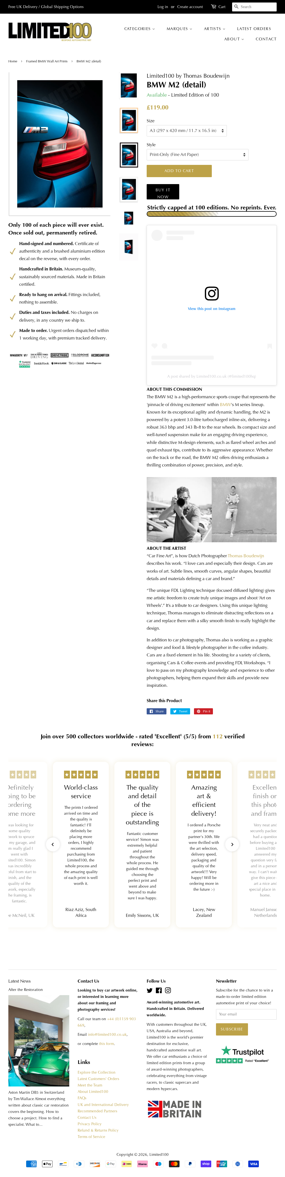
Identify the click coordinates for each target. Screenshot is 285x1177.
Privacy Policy (90, 1124)
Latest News (19, 981)
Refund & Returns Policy (98, 1130)
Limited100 (159, 1154)
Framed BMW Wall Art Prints (47, 61)
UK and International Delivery (103, 1104)
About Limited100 (93, 1091)
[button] (53, 844)
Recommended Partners (97, 1111)
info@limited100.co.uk (107, 1034)
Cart (221, 6)
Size (150, 121)
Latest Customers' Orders (98, 1078)
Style (151, 145)
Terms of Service (91, 1136)
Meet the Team (90, 1085)
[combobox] (254, 7)
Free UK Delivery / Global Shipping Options (45, 6)
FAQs (82, 1098)
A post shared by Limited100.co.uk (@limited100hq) (211, 376)
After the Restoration (25, 989)
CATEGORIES (138, 28)
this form (106, 1043)
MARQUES (178, 28)
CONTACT (266, 38)
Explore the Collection (97, 1072)
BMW (225, 404)
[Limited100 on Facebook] (159, 991)
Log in (163, 6)
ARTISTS (213, 28)
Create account (190, 6)
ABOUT (232, 38)
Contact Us (87, 1117)
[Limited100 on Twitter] (150, 991)
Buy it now (163, 193)
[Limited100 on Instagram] (168, 991)
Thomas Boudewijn (246, 556)
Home (13, 61)
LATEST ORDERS (254, 28)
